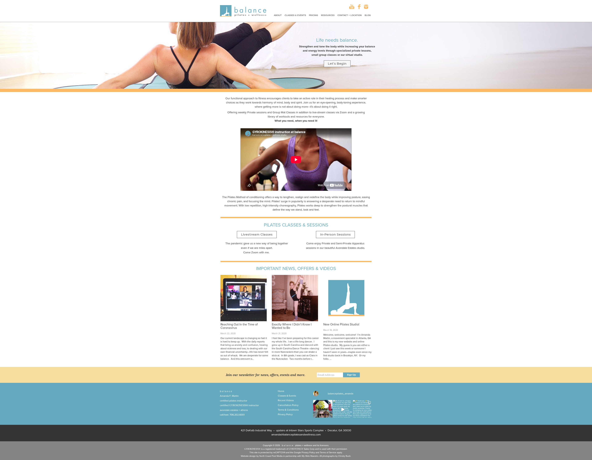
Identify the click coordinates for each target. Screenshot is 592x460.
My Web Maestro (310, 456)
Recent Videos (286, 400)
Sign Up (351, 374)
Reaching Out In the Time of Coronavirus (239, 326)
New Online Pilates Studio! (341, 324)
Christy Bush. (344, 456)
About (278, 15)
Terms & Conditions (288, 409)
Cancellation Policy (288, 405)
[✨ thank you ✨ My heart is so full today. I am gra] (362, 409)
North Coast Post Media (271, 456)
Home (281, 391)
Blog (368, 15)
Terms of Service (328, 452)
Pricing (313, 15)
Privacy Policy (285, 414)
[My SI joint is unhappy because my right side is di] (342, 409)
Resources (328, 15)
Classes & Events (295, 15)
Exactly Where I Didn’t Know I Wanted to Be (292, 326)
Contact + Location (349, 15)
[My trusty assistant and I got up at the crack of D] (322, 409)
